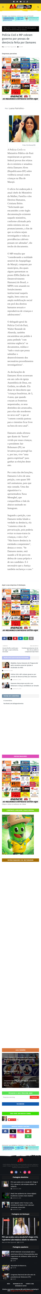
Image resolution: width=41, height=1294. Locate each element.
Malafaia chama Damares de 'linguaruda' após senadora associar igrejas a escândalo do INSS (24, 665)
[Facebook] (20, 1136)
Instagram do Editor (20, 1286)
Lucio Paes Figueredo (10, 47)
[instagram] (24, 1)
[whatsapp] (28, 1136)
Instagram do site (18, 1283)
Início (8, 1283)
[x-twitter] (13, 1131)
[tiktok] (27, 1)
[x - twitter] (17, 1)
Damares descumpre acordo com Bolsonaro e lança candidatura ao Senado (25, 685)
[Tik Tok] (35, 1131)
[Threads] (5, 1136)
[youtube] (20, 1)
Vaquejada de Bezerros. (12, 1071)
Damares (14, 28)
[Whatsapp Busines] (35, 1136)
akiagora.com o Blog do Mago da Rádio (22, 1291)
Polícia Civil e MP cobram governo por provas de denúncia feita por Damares (24, 675)
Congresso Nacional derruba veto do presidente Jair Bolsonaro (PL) (20, 1082)
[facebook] (13, 1)
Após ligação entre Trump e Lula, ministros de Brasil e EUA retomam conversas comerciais (22, 1205)
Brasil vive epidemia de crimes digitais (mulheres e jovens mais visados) (23, 1195)
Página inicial (7, 28)
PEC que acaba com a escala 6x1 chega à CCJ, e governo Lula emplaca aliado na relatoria (24, 1184)
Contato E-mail (30, 1283)
